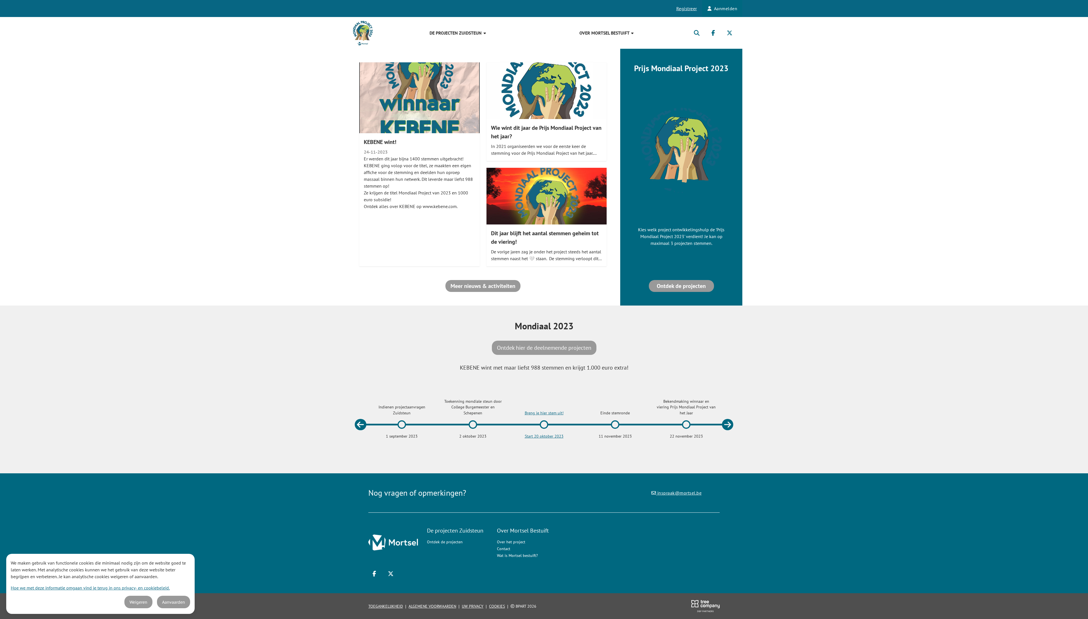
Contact (503, 548)
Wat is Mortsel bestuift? (517, 555)
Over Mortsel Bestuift (604, 33)
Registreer (686, 8)
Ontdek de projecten (681, 286)
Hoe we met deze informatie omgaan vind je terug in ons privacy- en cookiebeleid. (90, 588)
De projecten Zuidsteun (456, 33)
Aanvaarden (173, 602)
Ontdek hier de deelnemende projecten (544, 347)
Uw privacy (472, 606)
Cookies (497, 606)
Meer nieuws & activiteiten (482, 286)
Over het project (511, 541)
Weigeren (138, 602)
